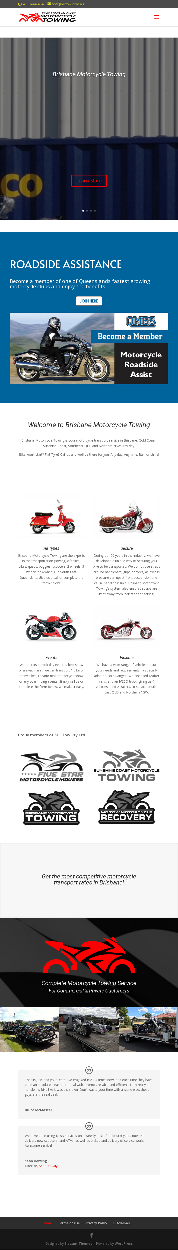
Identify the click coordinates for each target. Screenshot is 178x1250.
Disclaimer (121, 1223)
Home (47, 1223)
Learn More (89, 181)
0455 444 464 (32, 4)
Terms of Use (69, 1223)
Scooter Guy (48, 1166)
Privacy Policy (96, 1223)
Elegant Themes (78, 1243)
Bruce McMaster (38, 1110)
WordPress (124, 1243)
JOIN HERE (89, 301)
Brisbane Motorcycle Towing (89, 74)
